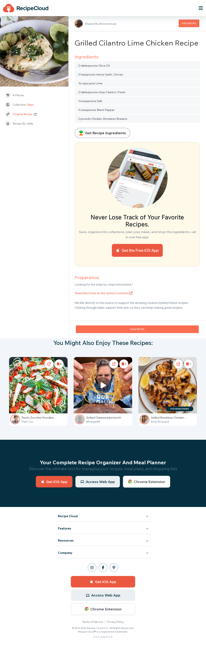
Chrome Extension (149, 481)
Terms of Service (92, 621)
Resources (66, 540)
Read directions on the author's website (102, 293)
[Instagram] (92, 567)
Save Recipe (189, 23)
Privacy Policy (115, 621)
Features (64, 528)
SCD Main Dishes (179, 409)
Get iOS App (56, 481)
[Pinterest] (113, 567)
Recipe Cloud (68, 516)
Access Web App (100, 481)
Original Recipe (23, 114)
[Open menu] (200, 8)
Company (65, 553)
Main (30, 104)
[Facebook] (103, 567)
